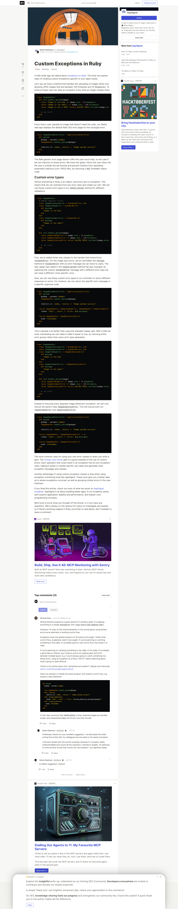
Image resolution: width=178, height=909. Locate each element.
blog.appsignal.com (72, 52)
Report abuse (80, 775)
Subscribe (139, 38)
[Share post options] (23, 96)
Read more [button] (40, 581)
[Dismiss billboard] (160, 876)
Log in (137, 3)
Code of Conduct (67, 775)
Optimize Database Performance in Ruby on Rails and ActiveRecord (138, 62)
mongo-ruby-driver (53, 459)
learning (45, 69)
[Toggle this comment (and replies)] (36, 621)
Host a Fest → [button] (128, 147)
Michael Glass (45, 618)
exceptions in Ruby (77, 75)
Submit (43, 610)
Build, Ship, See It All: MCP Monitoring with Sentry (72, 565)
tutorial (53, 69)
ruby (37, 69)
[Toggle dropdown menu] (110, 519)
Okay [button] (30, 905)
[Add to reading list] (23, 81)
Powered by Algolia (87, 3)
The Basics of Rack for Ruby (132, 72)
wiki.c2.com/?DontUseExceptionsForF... (57, 669)
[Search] (28, 3)
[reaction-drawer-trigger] (23, 65)
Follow (139, 18)
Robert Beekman (46, 50)
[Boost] (23, 88)
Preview (54, 610)
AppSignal (61, 50)
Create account (150, 3)
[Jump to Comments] (23, 73)
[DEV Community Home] (22, 3)
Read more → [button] (41, 870)
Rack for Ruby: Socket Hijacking (133, 53)
